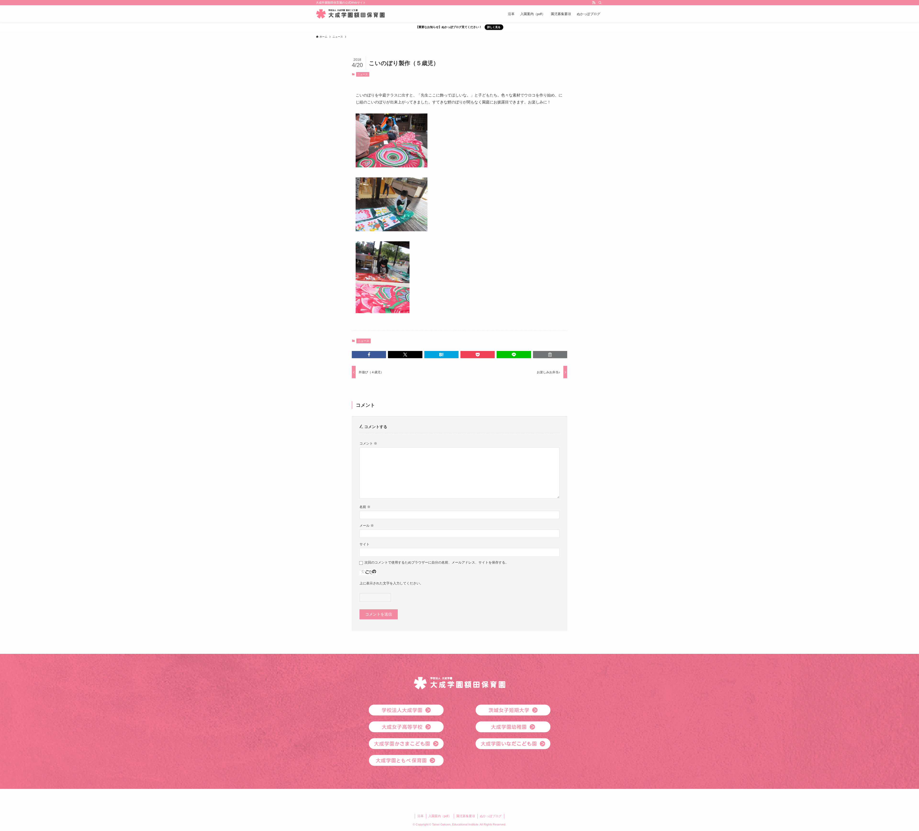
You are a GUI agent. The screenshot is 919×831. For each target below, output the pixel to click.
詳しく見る (493, 27)
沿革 (420, 816)
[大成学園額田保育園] (350, 14)
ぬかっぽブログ (491, 816)
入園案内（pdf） (439, 816)
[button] (369, 354)
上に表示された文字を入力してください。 (391, 583)
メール (366, 525)
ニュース (362, 74)
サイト (364, 544)
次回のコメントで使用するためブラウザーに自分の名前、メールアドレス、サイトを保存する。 (436, 562)
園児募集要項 (465, 816)
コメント (368, 443)
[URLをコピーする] (550, 354)
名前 (364, 507)
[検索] (600, 2)
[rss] (594, 2)
